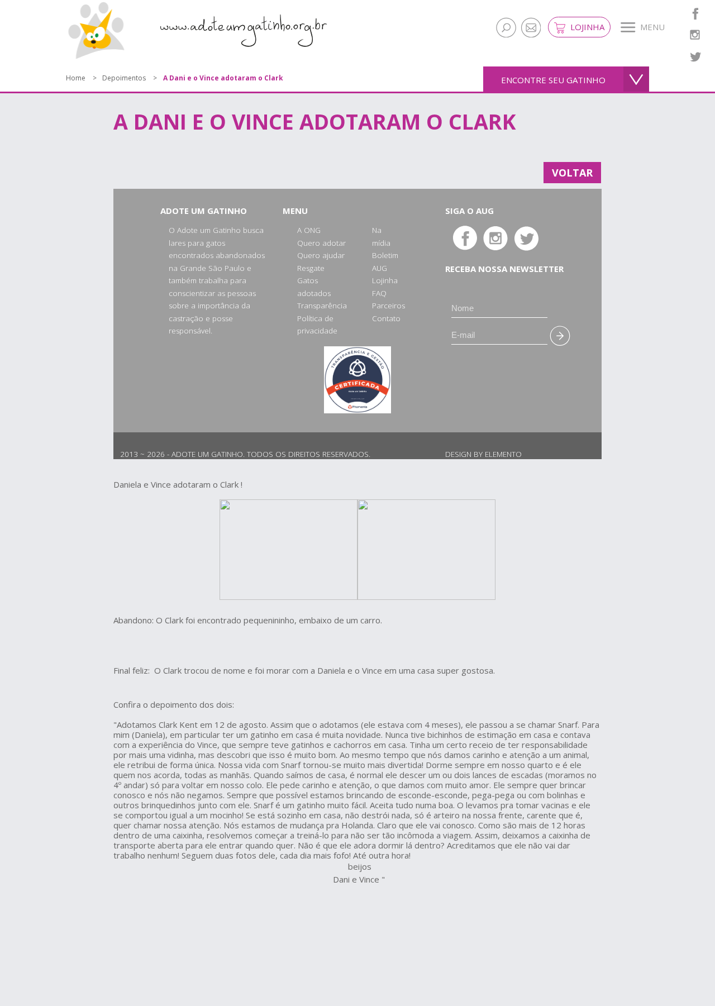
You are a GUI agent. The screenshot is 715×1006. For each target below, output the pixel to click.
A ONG (309, 230)
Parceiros (388, 306)
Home (75, 78)
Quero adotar (321, 243)
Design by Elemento (483, 454)
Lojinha (586, 26)
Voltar (572, 172)
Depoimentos (124, 78)
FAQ (379, 293)
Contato (386, 318)
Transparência (322, 306)
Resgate (311, 268)
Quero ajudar (321, 255)
